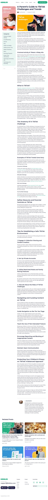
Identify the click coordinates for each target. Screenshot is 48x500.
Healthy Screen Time (8, 47)
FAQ (4, 43)
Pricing (18, 484)
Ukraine (18, 487)
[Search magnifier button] (15, 68)
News (5, 51)
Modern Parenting (7, 49)
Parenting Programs (8, 53)
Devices (5, 41)
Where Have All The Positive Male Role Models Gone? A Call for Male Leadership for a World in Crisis (12, 436)
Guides (18, 485)
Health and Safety (7, 45)
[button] (40, 486)
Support (18, 482)
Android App (27, 484)
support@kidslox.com (8, 483)
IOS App (26, 482)
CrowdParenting (7, 39)
